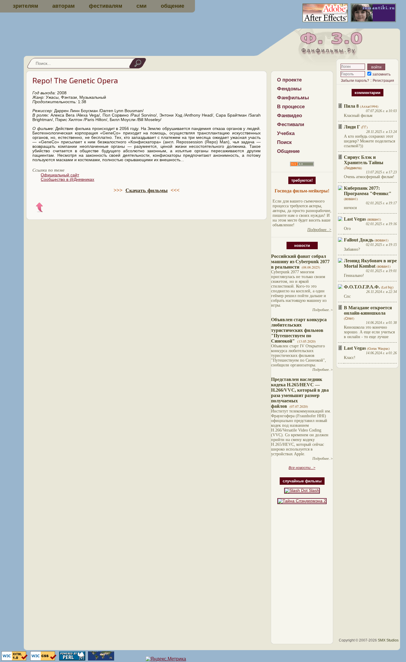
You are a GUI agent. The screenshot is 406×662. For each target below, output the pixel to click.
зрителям (25, 6)
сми (141, 6)
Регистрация (383, 81)
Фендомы (289, 89)
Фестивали (290, 124)
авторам (63, 6)
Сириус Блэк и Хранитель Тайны (363, 160)
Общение (288, 151)
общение (172, 6)
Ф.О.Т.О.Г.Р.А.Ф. (362, 286)
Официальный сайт (60, 175)
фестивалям (105, 6)
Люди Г (352, 126)
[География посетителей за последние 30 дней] (100, 658)
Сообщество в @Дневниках (67, 179)
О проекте (289, 80)
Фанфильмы (293, 98)
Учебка (286, 133)
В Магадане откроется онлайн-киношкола (368, 310)
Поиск (284, 142)
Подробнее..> (322, 310)
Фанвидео (289, 115)
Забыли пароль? (355, 81)
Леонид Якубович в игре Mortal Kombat (370, 263)
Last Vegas (355, 219)
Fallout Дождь (358, 239)
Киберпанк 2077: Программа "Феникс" (367, 191)
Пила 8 (351, 106)
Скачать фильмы (146, 190)
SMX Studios (388, 640)
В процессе (291, 106)
